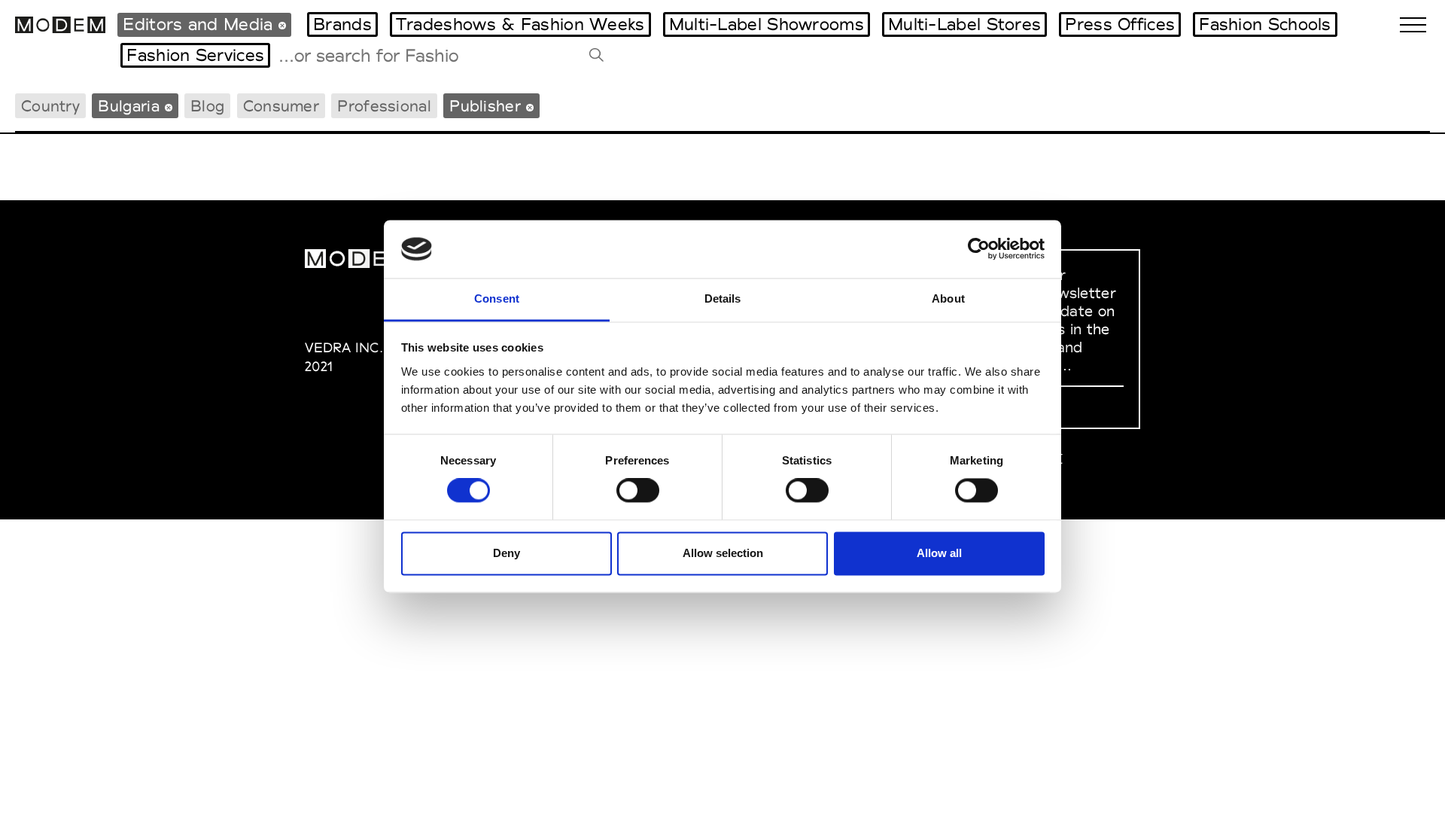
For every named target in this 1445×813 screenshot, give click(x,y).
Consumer (281, 105)
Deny (506, 553)
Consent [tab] (496, 298)
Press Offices (1120, 24)
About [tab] (948, 298)
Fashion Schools (1265, 24)
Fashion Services (195, 55)
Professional (384, 105)
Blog (207, 105)
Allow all (939, 553)
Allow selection (723, 553)
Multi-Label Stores (964, 24)
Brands (342, 24)
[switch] (637, 491)
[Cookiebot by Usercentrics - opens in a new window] (979, 249)
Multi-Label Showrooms (766, 24)
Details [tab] (722, 298)
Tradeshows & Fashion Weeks (520, 24)
